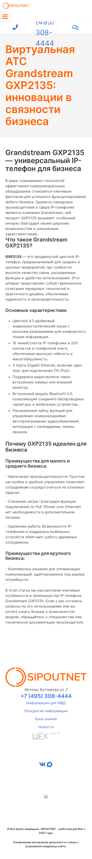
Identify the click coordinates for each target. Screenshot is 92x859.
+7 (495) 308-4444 (44, 27)
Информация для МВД (46, 703)
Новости (46, 727)
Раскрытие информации (46, 711)
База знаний (46, 719)
